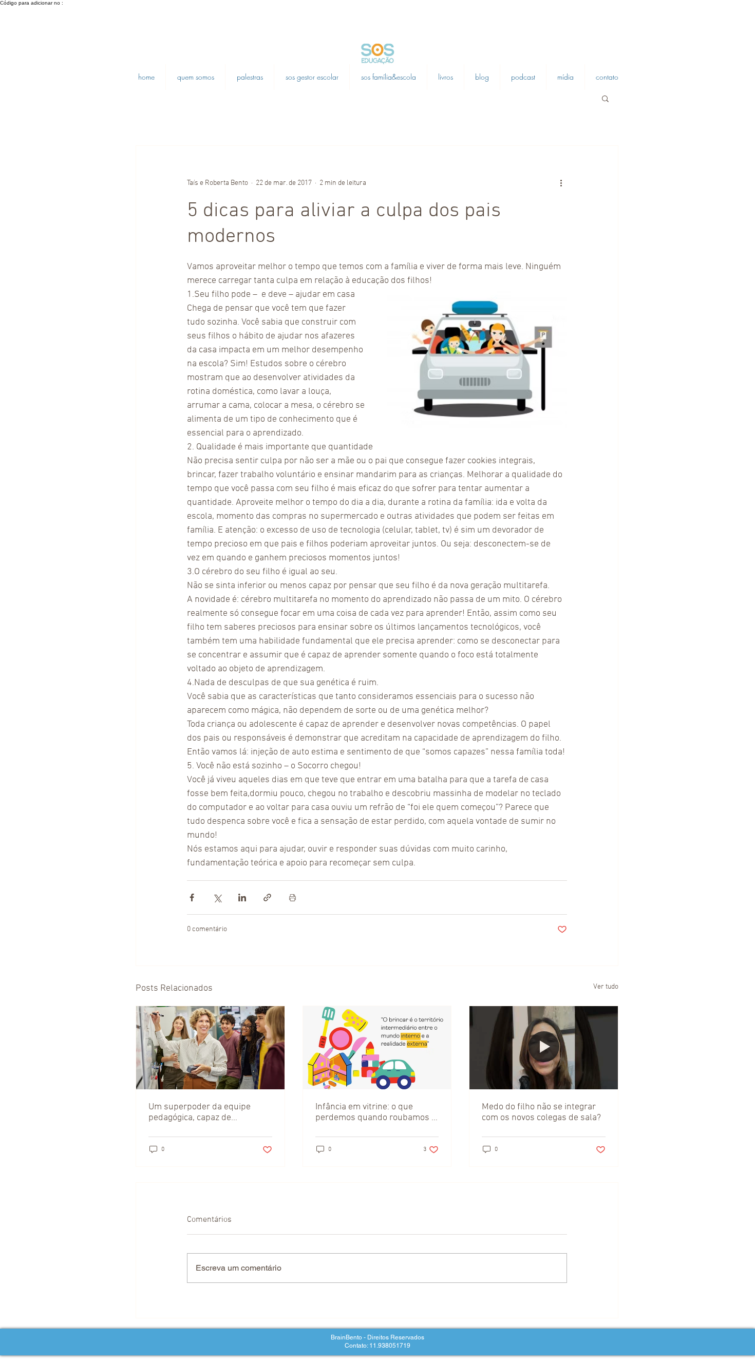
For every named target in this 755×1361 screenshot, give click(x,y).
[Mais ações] (561, 183)
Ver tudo (605, 986)
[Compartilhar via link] (267, 897)
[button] (605, 98)
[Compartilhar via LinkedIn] (242, 897)
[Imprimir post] (292, 897)
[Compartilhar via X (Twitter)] (217, 897)
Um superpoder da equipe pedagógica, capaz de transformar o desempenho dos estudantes (202, 1112)
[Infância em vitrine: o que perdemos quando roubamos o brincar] (377, 1047)
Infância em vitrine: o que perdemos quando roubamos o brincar (375, 1112)
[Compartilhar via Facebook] (192, 897)
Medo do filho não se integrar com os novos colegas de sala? (541, 1112)
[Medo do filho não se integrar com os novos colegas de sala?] (543, 1047)
